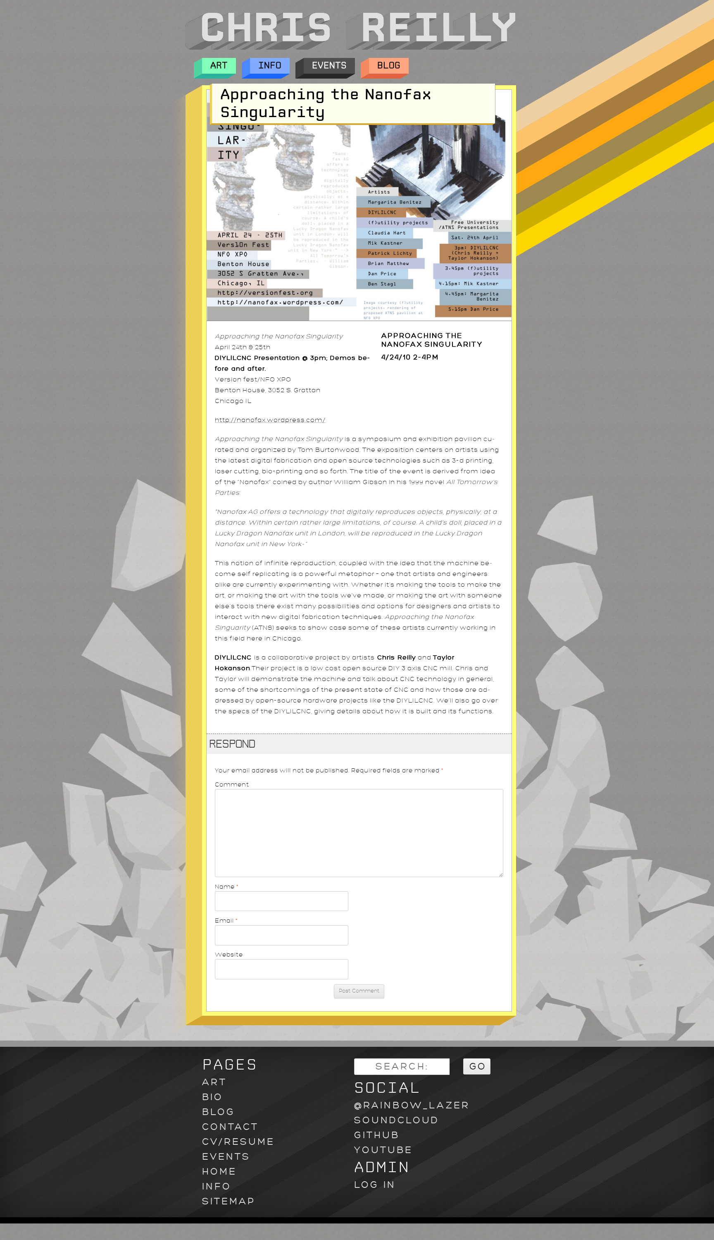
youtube (383, 1150)
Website (229, 954)
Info (269, 65)
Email (226, 920)
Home (219, 1171)
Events (329, 65)
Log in (375, 1185)
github (377, 1135)
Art (219, 65)
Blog (388, 65)
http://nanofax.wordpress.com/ (270, 420)
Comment (232, 784)
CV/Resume (238, 1142)
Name (227, 886)
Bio (212, 1097)
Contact (230, 1127)
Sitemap (228, 1201)
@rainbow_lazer (412, 1105)
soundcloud (396, 1120)
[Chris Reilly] (350, 47)
